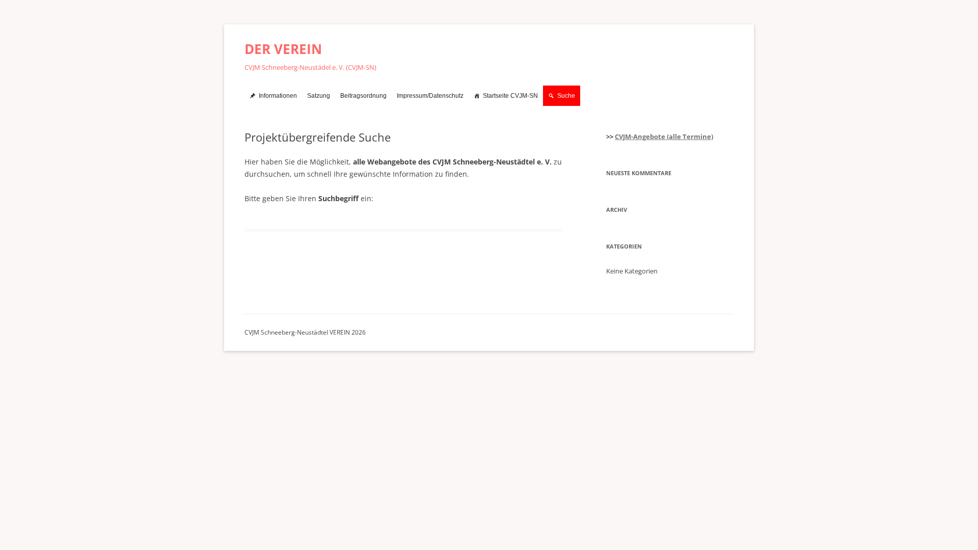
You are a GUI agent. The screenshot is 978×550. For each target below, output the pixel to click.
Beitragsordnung (363, 95)
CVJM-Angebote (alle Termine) (664, 136)
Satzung (318, 95)
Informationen (278, 95)
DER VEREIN (283, 49)
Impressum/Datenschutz (430, 95)
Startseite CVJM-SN (510, 95)
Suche (566, 95)
